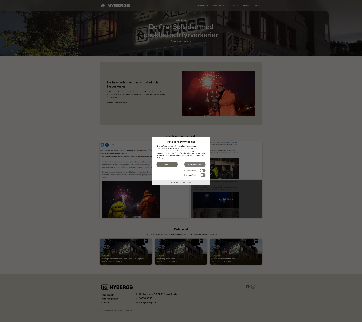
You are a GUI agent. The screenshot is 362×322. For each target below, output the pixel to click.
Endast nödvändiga (195, 164)
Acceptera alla (167, 164)
